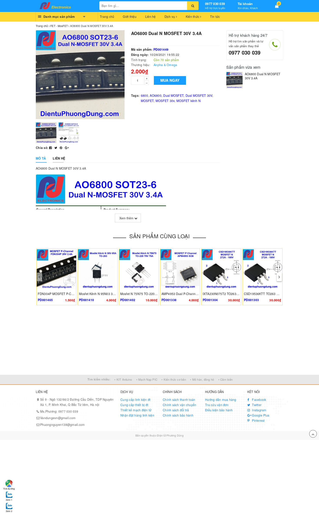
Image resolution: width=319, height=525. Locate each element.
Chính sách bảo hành (178, 415)
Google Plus (260, 415)
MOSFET (147, 100)
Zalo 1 (9, 499)
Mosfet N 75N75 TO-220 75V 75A (143, 294)
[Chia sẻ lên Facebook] (51, 147)
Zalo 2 (9, 511)
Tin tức (215, 16)
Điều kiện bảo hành (219, 410)
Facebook (258, 399)
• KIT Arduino (123, 379)
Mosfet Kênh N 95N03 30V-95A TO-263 (106, 294)
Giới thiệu (129, 16)
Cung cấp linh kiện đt (135, 399)
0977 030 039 (215, 3)
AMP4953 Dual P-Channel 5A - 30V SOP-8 (191, 294)
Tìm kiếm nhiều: (98, 379)
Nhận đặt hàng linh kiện (137, 415)
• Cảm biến (225, 379)
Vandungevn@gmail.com (58, 418)
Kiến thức (193, 16)
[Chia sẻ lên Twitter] (56, 147)
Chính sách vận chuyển (179, 405)
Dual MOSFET (173, 95)
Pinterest (258, 420)
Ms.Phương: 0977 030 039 (59, 411)
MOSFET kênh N (188, 100)
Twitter (256, 405)
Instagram (258, 410)
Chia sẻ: (42, 147)
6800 (144, 95)
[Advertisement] (159, 342)
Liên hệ (150, 16)
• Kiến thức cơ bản (173, 379)
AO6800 (155, 95)
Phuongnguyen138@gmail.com (62, 424)
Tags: (135, 95)
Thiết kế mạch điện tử (135, 410)
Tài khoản (245, 3)
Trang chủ (107, 16)
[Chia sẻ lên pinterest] (61, 147)
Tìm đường (9, 488)
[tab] (41, 158)
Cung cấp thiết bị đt (134, 405)
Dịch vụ (170, 16)
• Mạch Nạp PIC (147, 379)
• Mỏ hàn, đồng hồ (202, 379)
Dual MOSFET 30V (199, 95)
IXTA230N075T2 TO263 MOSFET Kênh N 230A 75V (239, 294)
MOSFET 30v (165, 100)
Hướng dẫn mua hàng (220, 399)
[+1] (67, 147)
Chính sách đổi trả (176, 410)
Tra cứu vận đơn (217, 405)
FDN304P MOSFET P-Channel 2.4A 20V (66, 294)
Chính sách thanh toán (179, 399)
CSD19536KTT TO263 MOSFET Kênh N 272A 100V (280, 294)
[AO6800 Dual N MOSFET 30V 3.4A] (234, 80)
